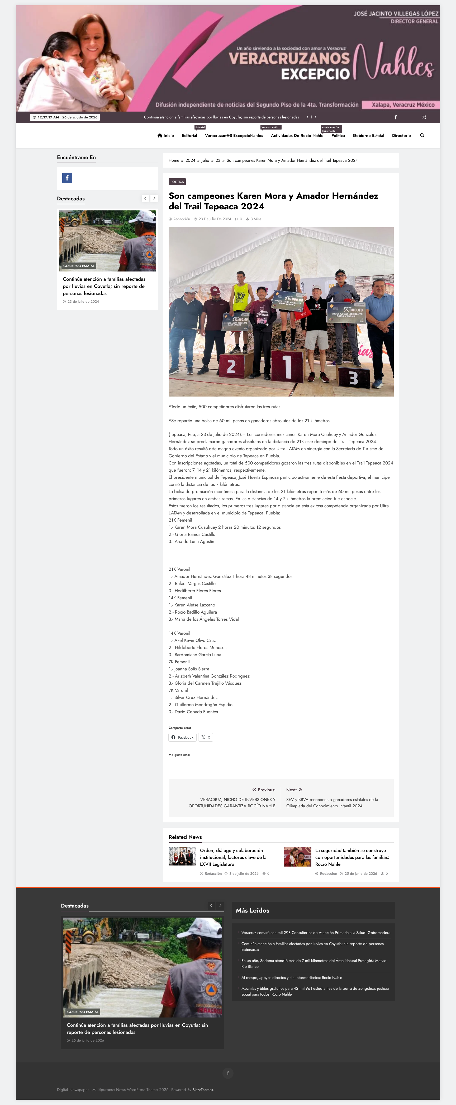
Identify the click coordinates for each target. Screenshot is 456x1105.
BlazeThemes (203, 1089)
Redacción (181, 219)
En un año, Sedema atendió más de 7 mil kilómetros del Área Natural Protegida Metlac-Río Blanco (221, 117)
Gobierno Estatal (368, 135)
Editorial (191, 133)
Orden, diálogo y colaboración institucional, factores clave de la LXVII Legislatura (233, 857)
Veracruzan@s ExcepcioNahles (236, 133)
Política (177, 181)
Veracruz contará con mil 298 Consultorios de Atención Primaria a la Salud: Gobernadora (105, 286)
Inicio (168, 135)
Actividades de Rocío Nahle (299, 133)
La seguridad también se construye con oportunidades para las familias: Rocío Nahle (352, 857)
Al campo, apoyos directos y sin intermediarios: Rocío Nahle (291, 977)
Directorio (401, 135)
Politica (338, 135)
